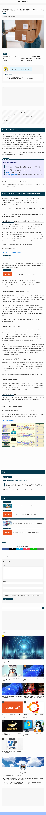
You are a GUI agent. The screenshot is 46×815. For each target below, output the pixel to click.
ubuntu (7, 167)
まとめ (7, 119)
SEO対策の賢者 (23, 1)
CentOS (7, 172)
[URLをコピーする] (40, 549)
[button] (5, 549)
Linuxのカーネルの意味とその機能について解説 (23, 506)
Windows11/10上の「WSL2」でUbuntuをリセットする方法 (26, 532)
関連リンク (8, 121)
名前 (4, 581)
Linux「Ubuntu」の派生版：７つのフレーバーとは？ (24, 274)
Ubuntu (4, 13)
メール (5, 586)
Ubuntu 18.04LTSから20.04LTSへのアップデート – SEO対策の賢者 (27, 523)
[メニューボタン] (1, 1)
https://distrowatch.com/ (8, 420)
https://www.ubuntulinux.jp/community (11, 252)
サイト (4, 590)
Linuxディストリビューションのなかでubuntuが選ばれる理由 (19, 117)
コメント (5, 565)
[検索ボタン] (44, 1)
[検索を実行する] (43, 608)
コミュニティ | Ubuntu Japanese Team (11, 258)
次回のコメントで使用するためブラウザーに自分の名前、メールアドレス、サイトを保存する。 (23, 595)
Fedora (7, 171)
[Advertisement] (23, 96)
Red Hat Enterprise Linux (11, 174)
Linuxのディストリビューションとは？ (14, 115)
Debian (7, 166)
